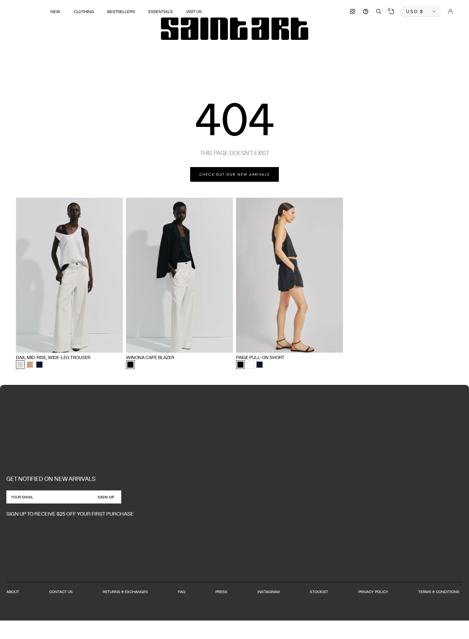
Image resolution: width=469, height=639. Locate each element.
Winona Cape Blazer (150, 357)
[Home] (234, 29)
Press (221, 591)
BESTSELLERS (121, 12)
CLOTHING (84, 12)
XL (166, 345)
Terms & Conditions (438, 591)
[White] (250, 365)
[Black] (130, 365)
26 (39, 345)
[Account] (450, 11)
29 (70, 345)
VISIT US (194, 12)
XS (128, 345)
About (12, 591)
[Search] (378, 11)
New (55, 12)
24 (18, 345)
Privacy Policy (373, 591)
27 (50, 345)
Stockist (319, 591)
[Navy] (39, 365)
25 (28, 345)
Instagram (268, 591)
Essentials (160, 12)
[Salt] (20, 365)
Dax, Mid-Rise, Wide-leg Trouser (53, 357)
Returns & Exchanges (125, 591)
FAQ (181, 591)
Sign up (106, 497)
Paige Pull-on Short (260, 357)
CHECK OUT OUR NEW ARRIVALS (234, 174)
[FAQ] (365, 11)
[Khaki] (30, 365)
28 (60, 345)
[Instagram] (352, 11)
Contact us (61, 591)
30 (81, 345)
